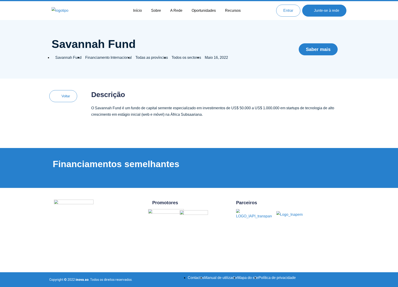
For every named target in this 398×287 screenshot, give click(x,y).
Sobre (156, 10)
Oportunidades (204, 10)
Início (137, 10)
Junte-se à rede (325, 10)
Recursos (233, 10)
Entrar (288, 10)
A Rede (176, 10)
